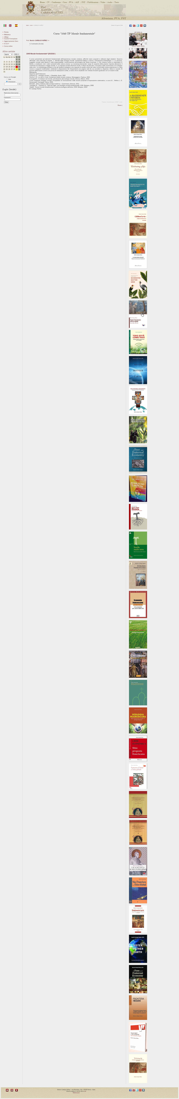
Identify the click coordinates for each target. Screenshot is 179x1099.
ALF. (77, 2)
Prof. (28, 40)
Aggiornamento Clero (11, 41)
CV (48, 2)
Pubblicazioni (92, 2)
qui (85, 1091)
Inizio (27, 25)
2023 (142, 46)
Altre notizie (8, 51)
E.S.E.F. (6, 43)
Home (42, 2)
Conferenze (56, 2)
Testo (116, 2)
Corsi (65, 2)
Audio (109, 2)
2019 (138, 46)
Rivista (6, 32)
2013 (134, 46)
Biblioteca (7, 34)
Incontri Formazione (10, 38)
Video (102, 2)
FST (83, 2)
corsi (31, 25)
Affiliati (6, 37)
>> (42, 40)
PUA (71, 2)
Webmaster (76, 1093)
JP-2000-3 (138, 32)
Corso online (8, 46)
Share (120, 105)
